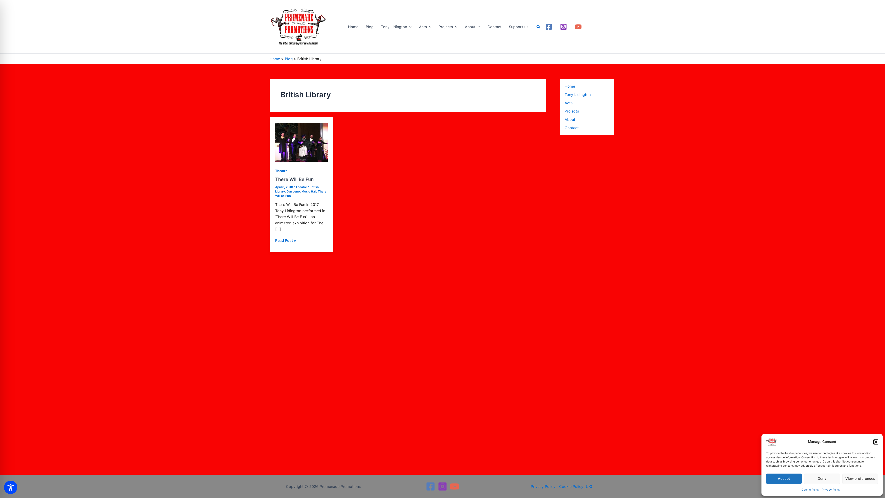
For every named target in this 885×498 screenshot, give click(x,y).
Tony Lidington (578, 94)
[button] (875, 442)
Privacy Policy (831, 489)
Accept (784, 478)
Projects (572, 111)
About (570, 119)
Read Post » (285, 240)
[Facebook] (548, 26)
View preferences (860, 478)
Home (570, 86)
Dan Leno (293, 191)
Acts (568, 103)
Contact (572, 127)
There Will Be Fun (294, 179)
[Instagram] (563, 26)
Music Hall (308, 191)
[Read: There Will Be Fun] (301, 141)
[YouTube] (578, 26)
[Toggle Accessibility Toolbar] (10, 487)
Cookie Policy (811, 489)
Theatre (281, 171)
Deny (822, 478)
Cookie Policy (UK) (575, 486)
